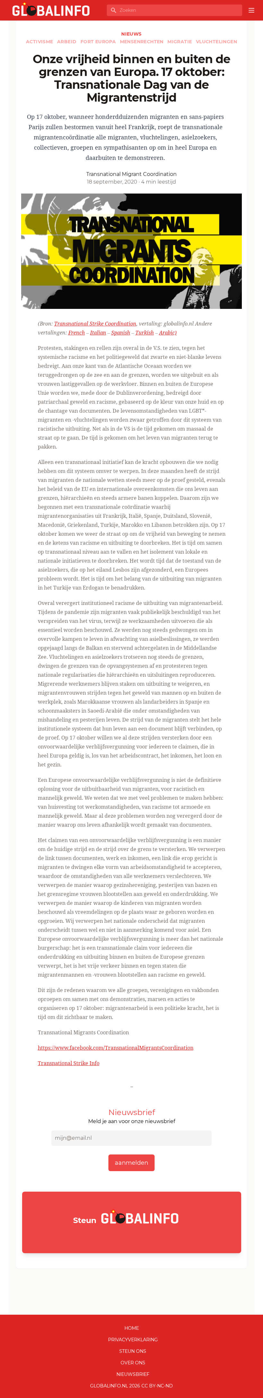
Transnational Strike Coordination (95, 323)
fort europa (99, 42)
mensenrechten (142, 42)
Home (131, 1328)
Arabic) (168, 332)
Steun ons (132, 1351)
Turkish (144, 332)
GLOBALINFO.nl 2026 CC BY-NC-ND (131, 1386)
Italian (98, 332)
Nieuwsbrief (132, 1374)
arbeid (67, 42)
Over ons (133, 1363)
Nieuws (131, 34)
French (76, 332)
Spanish (120, 332)
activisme (40, 42)
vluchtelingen (216, 42)
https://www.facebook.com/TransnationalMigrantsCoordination (115, 1047)
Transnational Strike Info (68, 1063)
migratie (180, 42)
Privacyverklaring (133, 1340)
